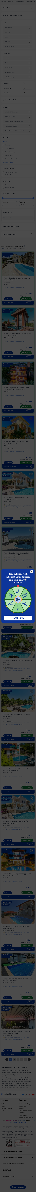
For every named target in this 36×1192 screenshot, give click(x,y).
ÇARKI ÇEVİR (18, 618)
